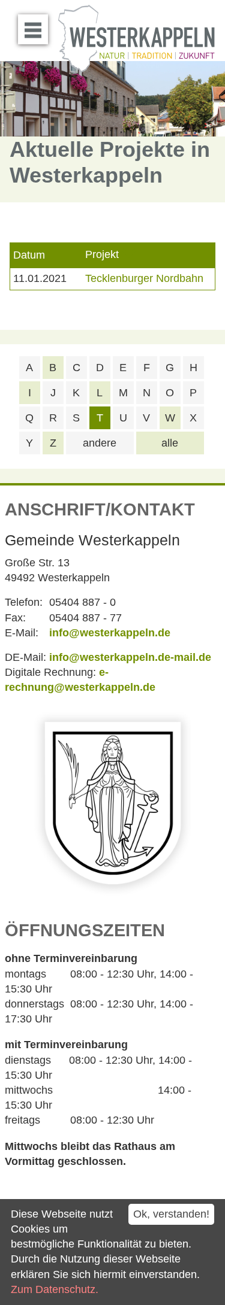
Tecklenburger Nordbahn (144, 278)
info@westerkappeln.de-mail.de (130, 657)
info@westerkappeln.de (109, 633)
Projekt (102, 255)
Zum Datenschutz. (54, 1289)
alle (169, 443)
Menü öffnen (33, 29)
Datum (29, 255)
